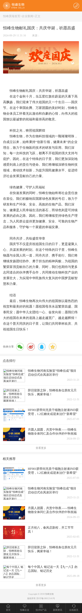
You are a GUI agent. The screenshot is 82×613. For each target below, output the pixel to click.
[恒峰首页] (14, 5)
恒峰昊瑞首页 (11, 16)
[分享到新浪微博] (31, 346)
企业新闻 (27, 16)
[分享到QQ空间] (52, 346)
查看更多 (41, 448)
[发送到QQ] (42, 346)
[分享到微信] (20, 346)
